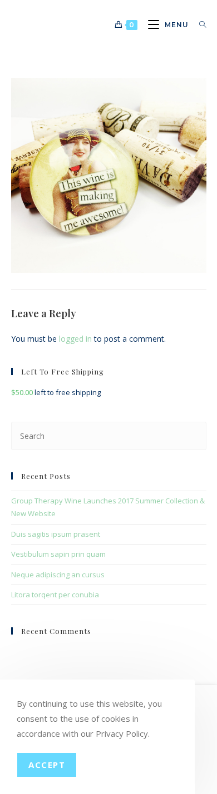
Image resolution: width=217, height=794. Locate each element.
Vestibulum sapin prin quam (58, 554)
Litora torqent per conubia (55, 595)
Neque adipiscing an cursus (58, 575)
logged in (75, 338)
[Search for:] (198, 25)
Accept (46, 764)
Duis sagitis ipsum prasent (55, 534)
